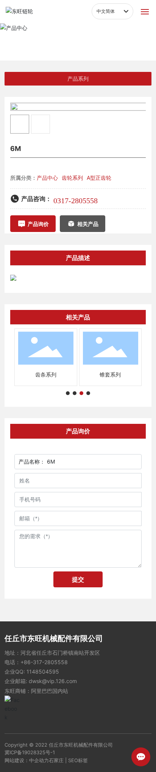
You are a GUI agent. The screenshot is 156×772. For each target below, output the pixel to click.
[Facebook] (12, 703)
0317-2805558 (75, 200)
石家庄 (56, 760)
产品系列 (78, 79)
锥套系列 (110, 374)
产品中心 (78, 35)
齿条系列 (45, 374)
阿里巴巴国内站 (49, 691)
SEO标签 (78, 760)
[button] (68, 393)
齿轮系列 (72, 177)
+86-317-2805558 (44, 662)
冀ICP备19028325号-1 (30, 752)
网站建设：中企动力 (27, 760)
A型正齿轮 (99, 177)
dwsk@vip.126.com (53, 681)
